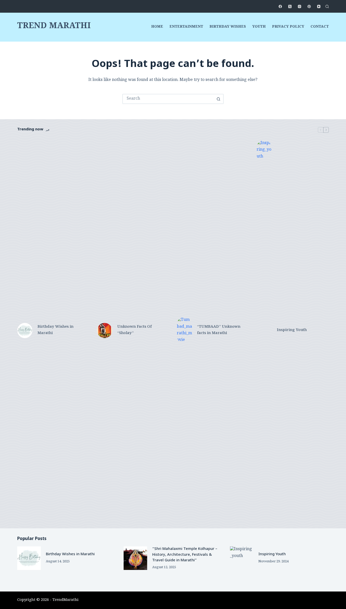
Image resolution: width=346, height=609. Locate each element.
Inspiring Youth (292, 330)
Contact (320, 27)
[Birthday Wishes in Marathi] (24, 330)
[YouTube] (318, 6)
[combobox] (168, 99)
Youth (259, 27)
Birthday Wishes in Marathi (55, 330)
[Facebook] (280, 6)
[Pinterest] (309, 6)
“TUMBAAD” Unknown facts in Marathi (218, 330)
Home (157, 27)
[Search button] (218, 98)
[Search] (327, 6)
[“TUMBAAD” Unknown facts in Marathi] (184, 330)
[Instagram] (299, 6)
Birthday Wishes (227, 27)
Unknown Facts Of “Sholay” (134, 330)
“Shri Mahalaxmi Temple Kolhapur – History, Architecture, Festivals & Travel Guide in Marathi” (184, 555)
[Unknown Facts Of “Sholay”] (104, 330)
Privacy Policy (288, 27)
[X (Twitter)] (290, 6)
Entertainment (186, 27)
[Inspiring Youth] (264, 330)
